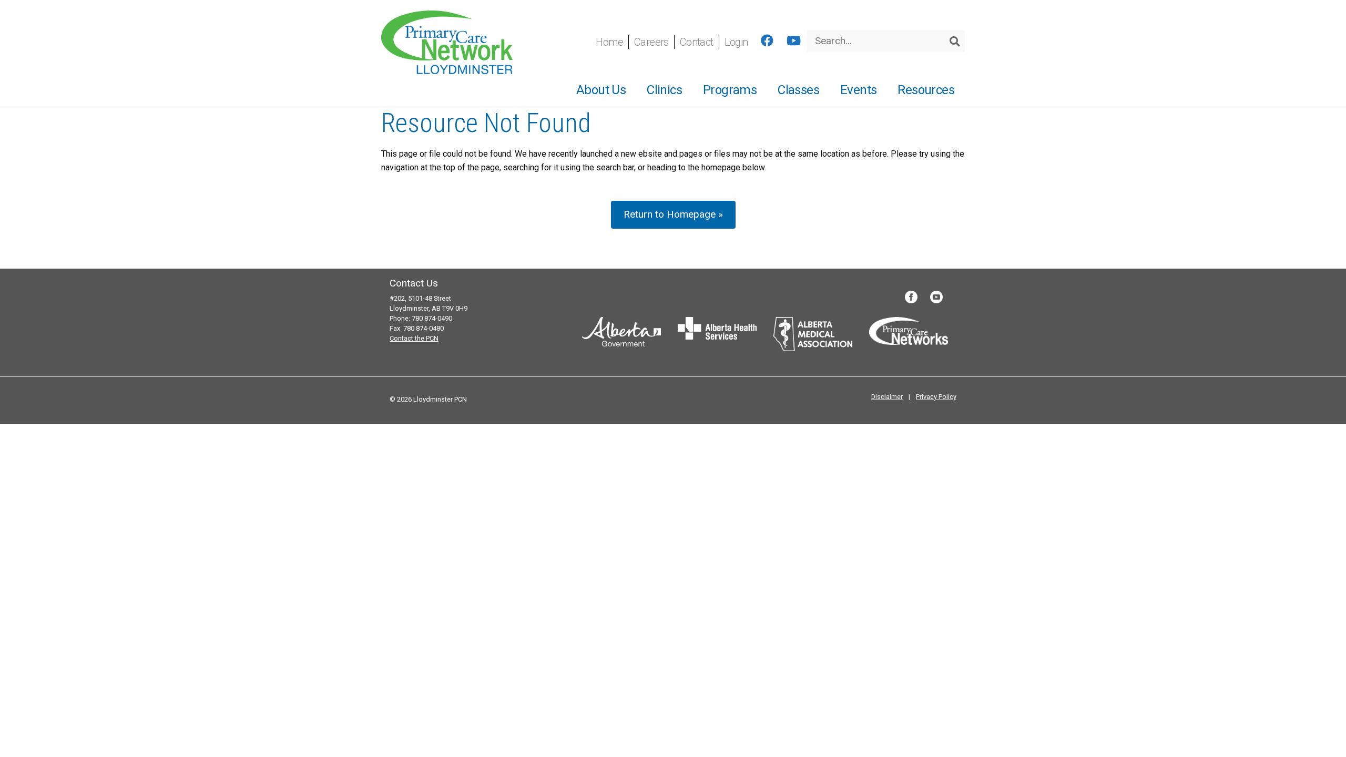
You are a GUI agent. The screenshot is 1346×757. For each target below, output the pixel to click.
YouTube (936, 297)
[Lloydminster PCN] (447, 42)
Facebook (911, 297)
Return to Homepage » (673, 214)
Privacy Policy (936, 397)
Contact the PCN (414, 338)
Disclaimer (887, 397)
